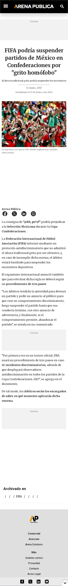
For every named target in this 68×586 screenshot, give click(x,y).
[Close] (53, 269)
